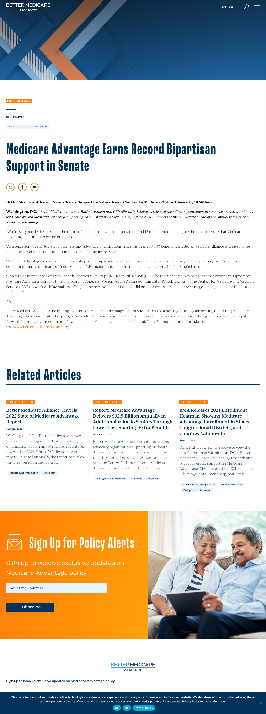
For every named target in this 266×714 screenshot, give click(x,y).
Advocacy (49, 473)
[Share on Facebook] (22, 187)
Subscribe (30, 607)
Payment (153, 479)
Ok (117, 707)
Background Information (27, 126)
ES (231, 7)
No (127, 707)
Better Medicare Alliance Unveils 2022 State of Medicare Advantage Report (43, 415)
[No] (261, 703)
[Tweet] (34, 187)
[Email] (10, 187)
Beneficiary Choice (231, 485)
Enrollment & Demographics (199, 485)
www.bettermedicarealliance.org (41, 326)
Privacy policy (144, 707)
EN (224, 7)
